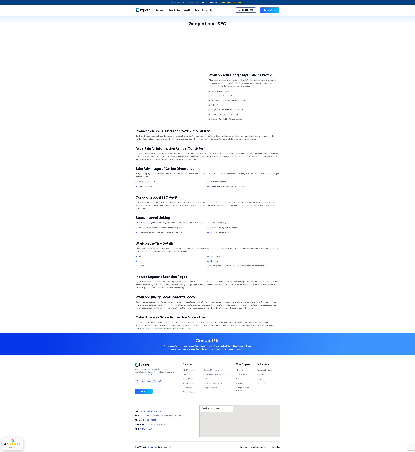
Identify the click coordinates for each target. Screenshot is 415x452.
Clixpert (151, 447)
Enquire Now (269, 10)
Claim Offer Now (233, 2)
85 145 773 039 (146, 429)
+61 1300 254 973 (149, 420)
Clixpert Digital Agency (151, 411)
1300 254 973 (247, 10)
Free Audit (143, 391)
